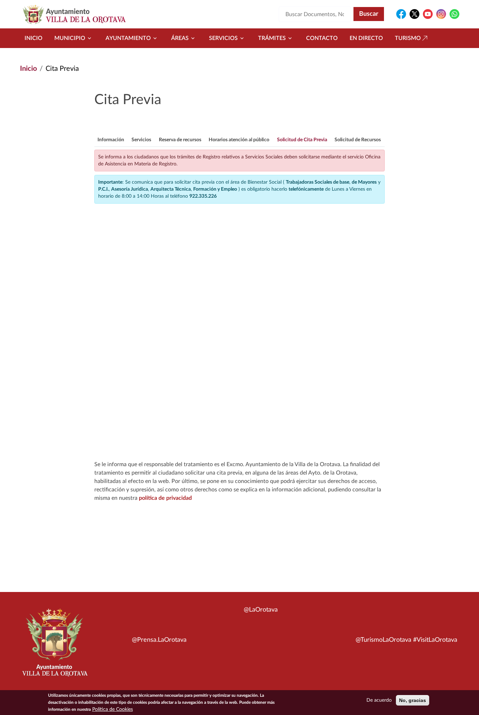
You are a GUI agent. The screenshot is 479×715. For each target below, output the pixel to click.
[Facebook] (401, 14)
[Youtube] (428, 14)
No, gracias (412, 700)
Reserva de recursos (180, 139)
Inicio (33, 38)
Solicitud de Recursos (358, 139)
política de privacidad (165, 498)
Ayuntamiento (128, 38)
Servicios (223, 38)
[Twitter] (414, 14)
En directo (366, 38)
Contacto (322, 38)
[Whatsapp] (454, 14)
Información (110, 139)
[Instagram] (441, 14)
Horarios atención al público (239, 139)
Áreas (180, 38)
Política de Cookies (112, 709)
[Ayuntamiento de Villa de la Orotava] (54, 646)
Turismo (408, 38)
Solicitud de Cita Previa (302, 139)
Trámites (272, 38)
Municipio (69, 38)
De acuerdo (379, 700)
